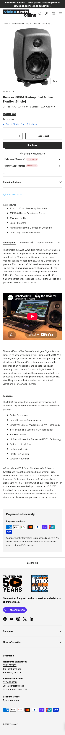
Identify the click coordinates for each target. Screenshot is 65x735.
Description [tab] (9, 242)
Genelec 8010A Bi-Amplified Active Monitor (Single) (31, 24)
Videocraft (14, 724)
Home (5, 24)
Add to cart (43, 136)
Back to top (32, 563)
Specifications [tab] (45, 242)
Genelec (6, 106)
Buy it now (32, 145)
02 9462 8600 (10, 682)
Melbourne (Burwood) (15, 159)
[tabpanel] (32, 373)
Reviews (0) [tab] (26, 242)
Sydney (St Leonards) (15, 165)
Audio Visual (8, 91)
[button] (53, 13)
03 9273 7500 (9, 665)
